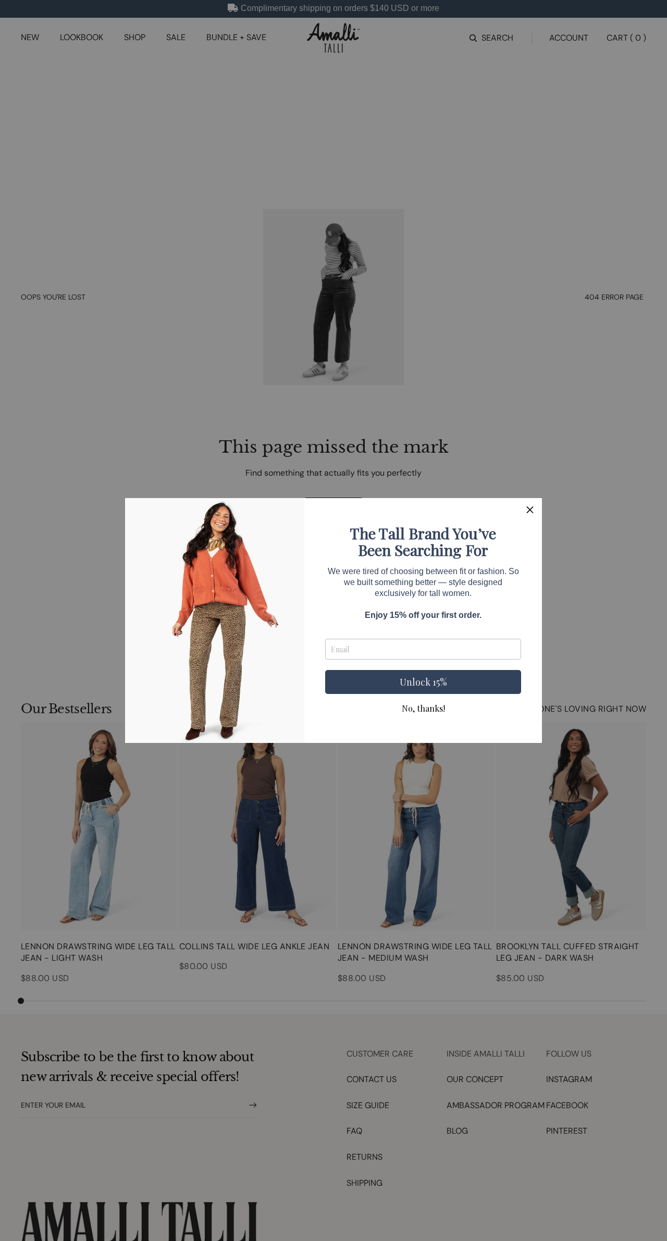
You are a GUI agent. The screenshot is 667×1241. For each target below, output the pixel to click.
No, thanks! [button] (423, 708)
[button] (530, 510)
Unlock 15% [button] (423, 682)
